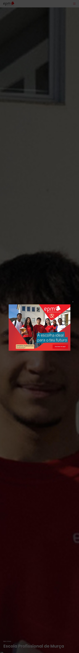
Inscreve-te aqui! (60, 346)
